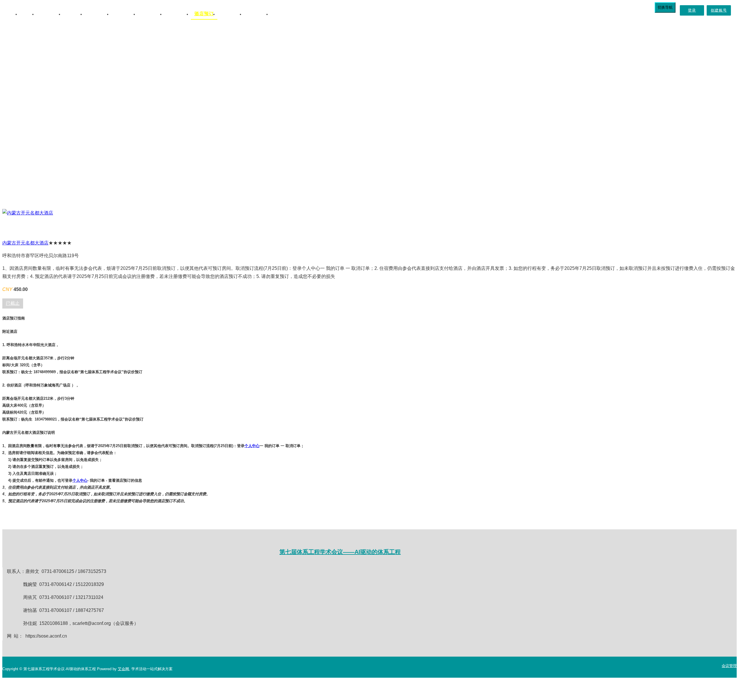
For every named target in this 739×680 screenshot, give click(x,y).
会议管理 (729, 666)
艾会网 (123, 669)
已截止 (13, 303)
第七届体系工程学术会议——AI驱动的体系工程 (340, 552)
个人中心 (252, 446)
